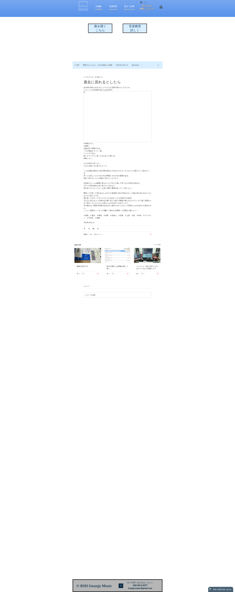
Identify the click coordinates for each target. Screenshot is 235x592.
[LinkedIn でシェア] (93, 228)
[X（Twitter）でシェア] (89, 228)
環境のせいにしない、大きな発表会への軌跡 (97, 65)
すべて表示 (157, 244)
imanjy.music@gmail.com (140, 588)
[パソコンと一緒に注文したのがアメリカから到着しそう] (147, 255)
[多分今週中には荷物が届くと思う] (117, 255)
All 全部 (76, 65)
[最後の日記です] (87, 255)
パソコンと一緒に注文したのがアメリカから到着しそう (147, 267)
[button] (161, 7)
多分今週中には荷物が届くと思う (117, 267)
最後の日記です (82, 266)
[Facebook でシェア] (84, 228)
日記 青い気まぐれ (122, 65)
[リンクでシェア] (98, 228)
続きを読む (135, 65)
